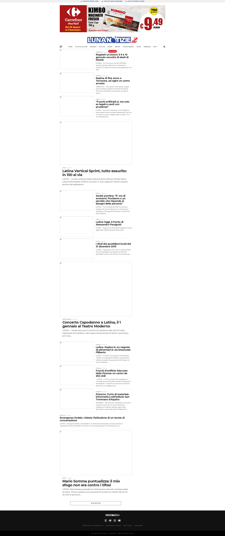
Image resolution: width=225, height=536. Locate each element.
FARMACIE (147, 47)
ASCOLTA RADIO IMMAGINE (113, 1)
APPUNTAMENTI (128, 47)
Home (70, 47)
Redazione (138, 525)
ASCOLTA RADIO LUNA (91, 1)
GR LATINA (112, 51)
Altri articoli (96, 503)
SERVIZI (117, 47)
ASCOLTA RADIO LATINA (135, 1)
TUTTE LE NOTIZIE (81, 47)
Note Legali (127, 525)
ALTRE (138, 47)
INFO (154, 47)
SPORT (110, 47)
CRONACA (93, 47)
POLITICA (102, 47)
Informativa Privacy (113, 525)
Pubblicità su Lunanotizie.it (93, 525)
